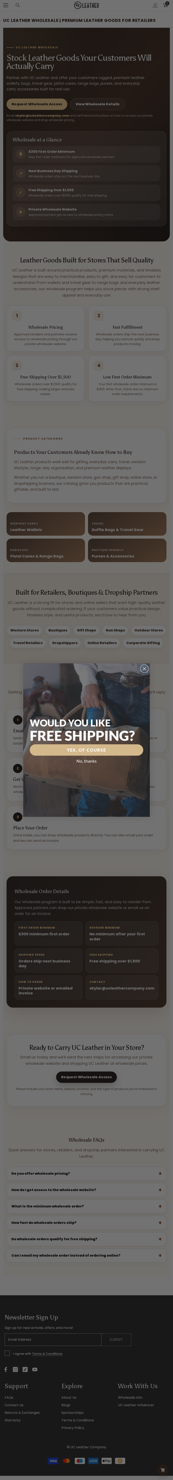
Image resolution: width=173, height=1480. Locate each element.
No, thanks (86, 761)
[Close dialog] (144, 668)
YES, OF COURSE (86, 750)
